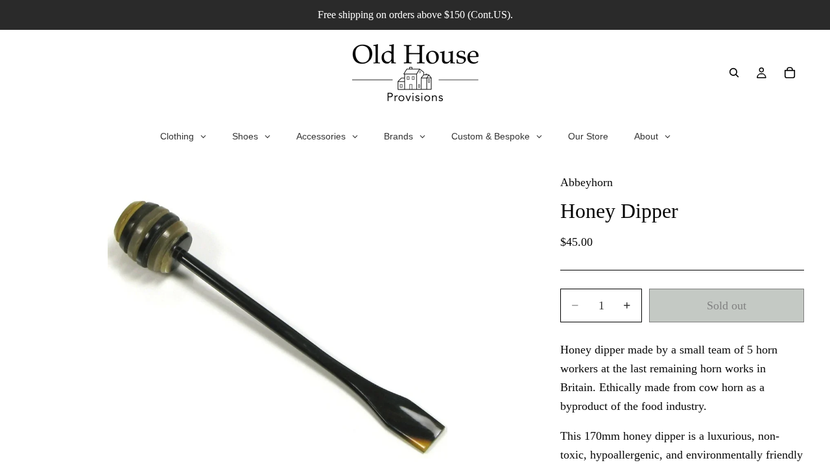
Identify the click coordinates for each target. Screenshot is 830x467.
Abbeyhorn (586, 182)
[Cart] (790, 72)
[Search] (734, 72)
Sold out (726, 305)
